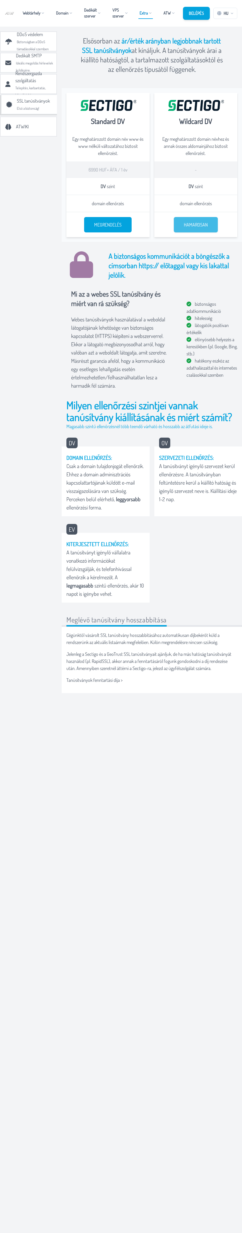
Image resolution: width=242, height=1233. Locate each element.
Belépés (196, 13)
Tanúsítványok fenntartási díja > (94, 680)
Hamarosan (196, 225)
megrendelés (108, 225)
